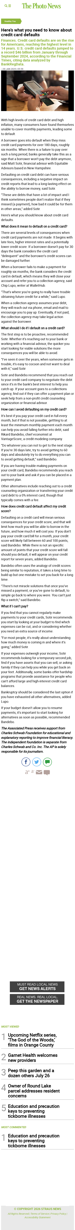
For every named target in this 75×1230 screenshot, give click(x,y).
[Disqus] (37, 828)
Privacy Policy (58, 1213)
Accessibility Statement (38, 1217)
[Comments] (47, 762)
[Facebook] (25, 762)
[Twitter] (36, 762)
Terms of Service (40, 1213)
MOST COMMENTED (13, 1127)
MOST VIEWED (10, 1026)
